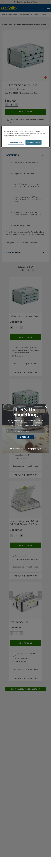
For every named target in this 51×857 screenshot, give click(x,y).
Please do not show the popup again (27, 448)
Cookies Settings (16, 142)
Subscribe (25, 437)
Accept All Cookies (33, 142)
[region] (25, 137)
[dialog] (25, 428)
